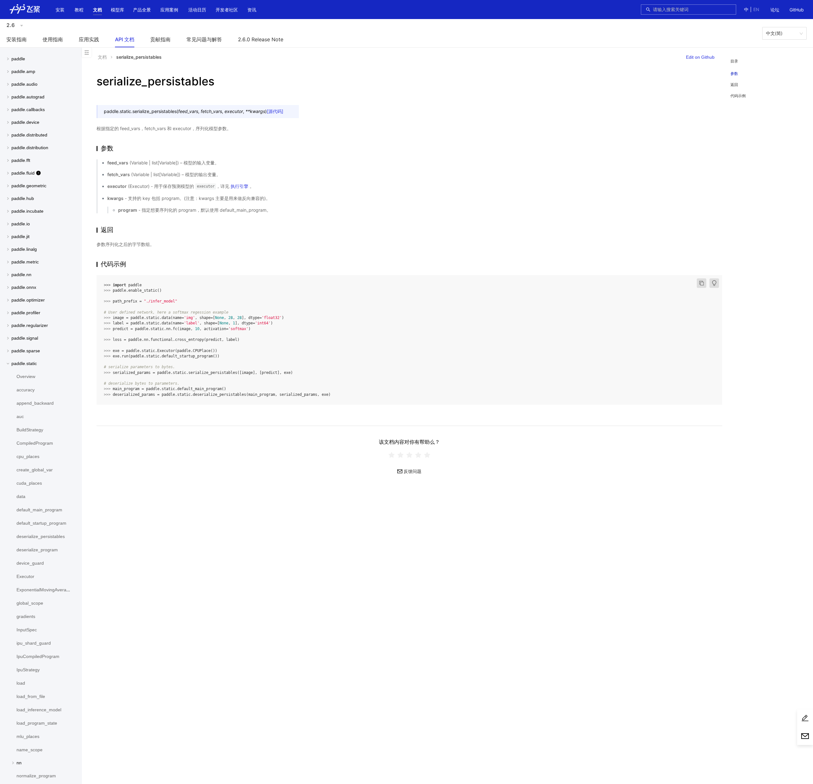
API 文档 (124, 39)
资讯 (251, 9)
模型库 (117, 9)
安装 (60, 9)
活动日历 (197, 9)
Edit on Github (700, 57)
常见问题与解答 (204, 39)
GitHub (796, 9)
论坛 (774, 9)
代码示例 (738, 95)
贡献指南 (160, 39)
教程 (79, 9)
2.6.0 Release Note (260, 39)
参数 (734, 73)
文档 (97, 9)
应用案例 (169, 9)
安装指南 (16, 39)
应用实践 (89, 39)
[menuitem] (774, 10)
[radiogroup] (409, 455)
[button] (97, 9)
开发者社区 (227, 9)
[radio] (391, 455)
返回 (734, 84)
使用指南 (53, 39)
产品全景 (142, 9)
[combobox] (692, 9)
